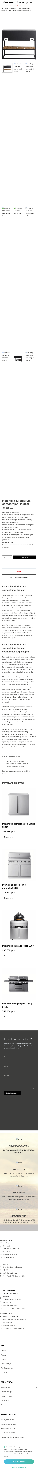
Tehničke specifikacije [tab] (19, 577)
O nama (3, 1350)
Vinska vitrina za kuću (8, 1424)
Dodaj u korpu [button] (8, 837)
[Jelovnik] (35, 3)
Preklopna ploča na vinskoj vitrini (12, 1437)
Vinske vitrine (5, 1387)
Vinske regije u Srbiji (8, 1428)
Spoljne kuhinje (6, 1392)
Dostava (4, 1359)
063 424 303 (7, 1251)
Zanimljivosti (5, 1400)
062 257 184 (7, 1270)
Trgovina (4, 1372)
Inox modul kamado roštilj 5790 (18, 946)
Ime (5, 1056)
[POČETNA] (2, 9)
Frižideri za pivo (6, 1396)
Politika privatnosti (7, 1368)
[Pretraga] (27, 3)
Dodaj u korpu (24, 557)
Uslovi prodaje (6, 1364)
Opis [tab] (19, 571)
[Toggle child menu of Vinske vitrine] (36, 1387)
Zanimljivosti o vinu (7, 1420)
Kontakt (3, 1355)
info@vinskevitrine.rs (10, 1254)
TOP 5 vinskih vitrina (8, 1433)
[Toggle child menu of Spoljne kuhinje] (36, 1392)
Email (6, 1066)
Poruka (7, 1075)
